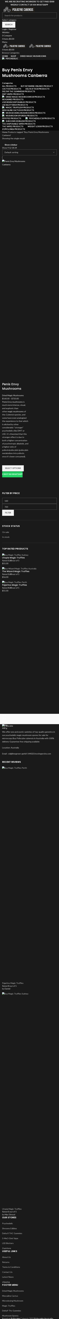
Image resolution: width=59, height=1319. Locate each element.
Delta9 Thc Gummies (11, 1310)
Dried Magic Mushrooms (13, 395)
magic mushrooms (16, 411)
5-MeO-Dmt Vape (10, 1238)
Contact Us (7, 1272)
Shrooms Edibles (9, 1228)
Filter (8, 513)
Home (5, 132)
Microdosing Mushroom (12, 1300)
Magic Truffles (8, 1306)
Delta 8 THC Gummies (12, 1233)
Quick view (5, 481)
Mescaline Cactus (10, 1296)
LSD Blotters (8, 1243)
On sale (5, 532)
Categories (7, 83)
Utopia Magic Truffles (13, 557)
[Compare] (5, 378)
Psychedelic (7, 1223)
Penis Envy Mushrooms (11, 386)
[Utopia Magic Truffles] (15, 554)
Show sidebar (11, 145)
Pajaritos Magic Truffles (14, 585)
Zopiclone (6, 1248)
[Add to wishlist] (5, 461)
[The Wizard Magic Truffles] (19, 568)
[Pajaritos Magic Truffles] (14, 582)
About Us (6, 1257)
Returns (5, 1262)
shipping (6, 1282)
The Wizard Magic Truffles (15, 571)
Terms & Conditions (11, 1267)
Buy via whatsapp (13, 474)
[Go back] (5, 63)
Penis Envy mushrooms (12, 402)
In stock (5, 537)
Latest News (8, 1277)
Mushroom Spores (10, 1315)
